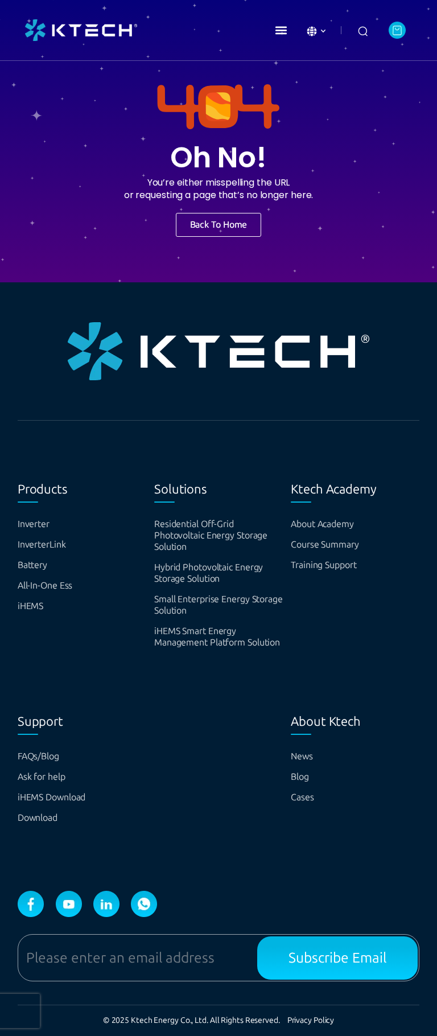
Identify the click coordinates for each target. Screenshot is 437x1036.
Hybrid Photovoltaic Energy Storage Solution (208, 573)
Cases (302, 797)
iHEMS (31, 606)
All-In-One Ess (45, 585)
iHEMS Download (52, 797)
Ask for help (41, 776)
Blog (300, 776)
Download (37, 817)
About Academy (322, 524)
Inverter (34, 524)
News (302, 756)
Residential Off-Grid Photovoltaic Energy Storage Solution (210, 535)
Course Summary (325, 544)
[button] (280, 30)
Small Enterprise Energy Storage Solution (218, 605)
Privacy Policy (311, 1020)
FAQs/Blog (38, 756)
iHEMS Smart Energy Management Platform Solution (217, 637)
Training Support (323, 565)
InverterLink (42, 544)
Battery (32, 565)
